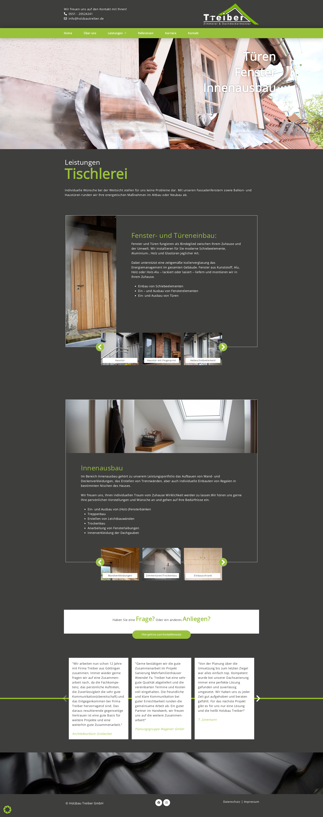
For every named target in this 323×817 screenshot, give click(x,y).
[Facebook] (158, 802)
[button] (65, 698)
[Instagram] (166, 802)
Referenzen (145, 33)
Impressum (251, 802)
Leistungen (115, 33)
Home (68, 33)
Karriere (170, 33)
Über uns (90, 33)
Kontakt (193, 33)
